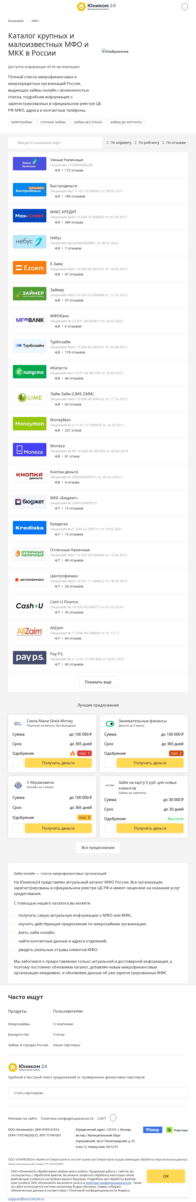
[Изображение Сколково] (177, 1138)
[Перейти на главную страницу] (96, 6)
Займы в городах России (28, 1045)
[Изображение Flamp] (152, 1138)
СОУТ (101, 1118)
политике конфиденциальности (109, 1183)
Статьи (59, 1034)
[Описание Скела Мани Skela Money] (17, 763)
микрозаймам (107, 923)
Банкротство (18, 1034)
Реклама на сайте (22, 1118)
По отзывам (176, 142)
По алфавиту (121, 142)
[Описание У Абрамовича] (17, 828)
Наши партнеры (66, 1045)
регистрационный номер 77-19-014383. (36, 1164)
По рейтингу (149, 142)
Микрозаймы (19, 1024)
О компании (63, 1024)
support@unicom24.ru (26, 1199)
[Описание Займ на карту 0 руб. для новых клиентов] (109, 828)
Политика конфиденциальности (67, 1118)
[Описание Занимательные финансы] (109, 763)
